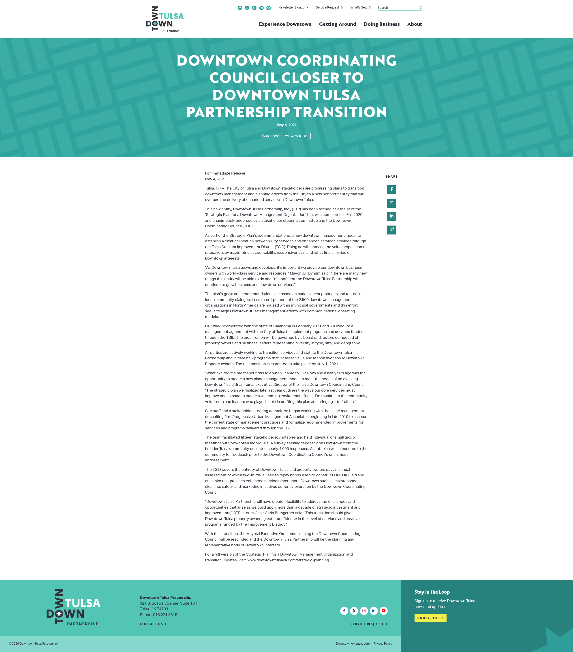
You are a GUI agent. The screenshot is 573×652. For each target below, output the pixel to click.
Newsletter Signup (291, 7)
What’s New (296, 136)
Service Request (327, 7)
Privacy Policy (383, 643)
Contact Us (151, 624)
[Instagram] (254, 8)
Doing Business (382, 24)
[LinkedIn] (261, 8)
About (414, 24)
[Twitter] (247, 8)
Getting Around (337, 24)
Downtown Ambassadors (353, 643)
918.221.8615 (165, 615)
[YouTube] (268, 8)
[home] (165, 19)
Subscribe (428, 618)
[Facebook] (240, 8)
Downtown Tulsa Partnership (39, 643)
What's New (359, 7)
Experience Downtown (285, 24)
